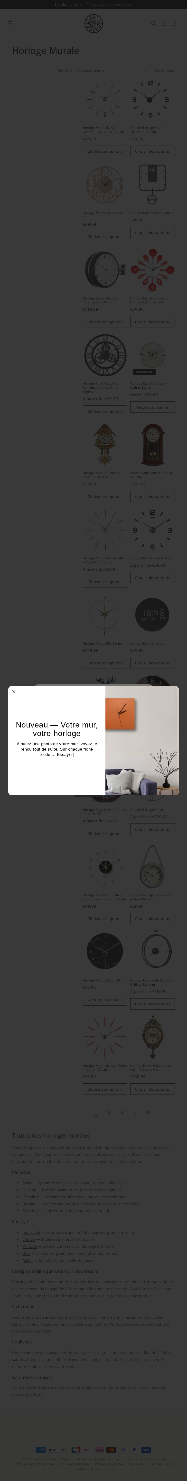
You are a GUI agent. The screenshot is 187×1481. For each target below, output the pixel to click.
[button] (14, 691)
